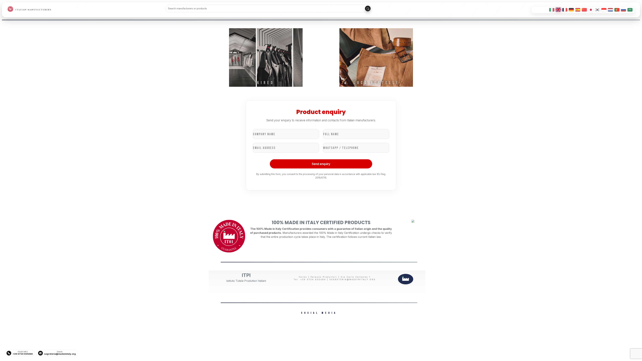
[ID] (604, 10)
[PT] (617, 10)
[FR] (564, 10)
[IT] (551, 10)
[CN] (584, 10)
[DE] (571, 10)
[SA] (630, 10)
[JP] (591, 10)
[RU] (623, 10)
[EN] (558, 10)
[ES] (577, 10)
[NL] (610, 10)
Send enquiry (321, 164)
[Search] (368, 8)
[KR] (597, 10)
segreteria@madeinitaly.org (353, 279)
